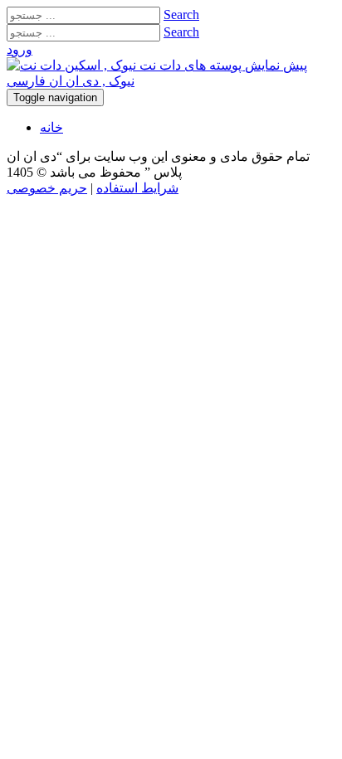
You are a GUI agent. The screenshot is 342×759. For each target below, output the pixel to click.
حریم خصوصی (47, 188)
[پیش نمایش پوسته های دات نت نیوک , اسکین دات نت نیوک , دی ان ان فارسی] (171, 81)
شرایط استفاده (137, 188)
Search (181, 14)
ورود (19, 49)
